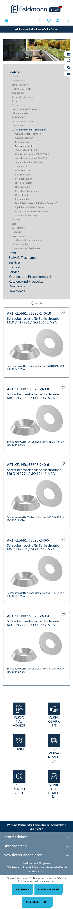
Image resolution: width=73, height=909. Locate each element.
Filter (39, 303)
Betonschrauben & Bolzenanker (31, 211)
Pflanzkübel (18, 125)
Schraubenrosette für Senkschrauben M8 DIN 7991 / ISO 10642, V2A (34, 396)
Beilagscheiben (23, 186)
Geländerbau (18, 80)
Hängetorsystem (20, 113)
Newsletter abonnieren (22, 854)
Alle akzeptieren (37, 902)
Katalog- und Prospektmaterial (30, 276)
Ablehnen (22, 889)
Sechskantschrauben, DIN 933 (31, 158)
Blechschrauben (23, 170)
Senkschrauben (23, 141)
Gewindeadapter (24, 137)
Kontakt (14, 267)
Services (14, 262)
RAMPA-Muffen (23, 182)
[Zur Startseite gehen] (36, 9)
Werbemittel (18, 227)
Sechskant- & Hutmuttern (28, 190)
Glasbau (16, 76)
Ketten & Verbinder (22, 88)
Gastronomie (19, 235)
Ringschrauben (23, 195)
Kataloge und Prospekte (25, 281)
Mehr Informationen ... (44, 881)
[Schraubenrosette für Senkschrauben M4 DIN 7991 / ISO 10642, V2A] (36, 647)
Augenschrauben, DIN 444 (29, 162)
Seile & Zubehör (20, 84)
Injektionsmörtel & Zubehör (30, 207)
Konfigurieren (48, 889)
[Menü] (6, 20)
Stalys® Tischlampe (22, 257)
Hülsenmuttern (23, 199)
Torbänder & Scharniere (24, 96)
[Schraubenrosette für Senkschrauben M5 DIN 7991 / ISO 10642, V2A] (36, 571)
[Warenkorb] (67, 20)
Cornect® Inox (20, 105)
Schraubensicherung (26, 215)
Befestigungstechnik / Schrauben (29, 129)
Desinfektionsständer (23, 121)
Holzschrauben (23, 174)
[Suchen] (40, 20)
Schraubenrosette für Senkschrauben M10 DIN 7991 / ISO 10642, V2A (34, 320)
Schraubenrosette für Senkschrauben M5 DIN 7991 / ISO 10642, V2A (34, 547)
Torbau (15, 100)
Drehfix (16, 219)
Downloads (16, 286)
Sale (14, 223)
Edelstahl (15, 72)
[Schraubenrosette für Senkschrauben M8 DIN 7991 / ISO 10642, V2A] (36, 420)
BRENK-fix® (18, 117)
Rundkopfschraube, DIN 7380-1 (32, 154)
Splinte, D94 (21, 166)
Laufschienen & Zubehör (25, 109)
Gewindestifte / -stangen (28, 133)
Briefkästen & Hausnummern (27, 239)
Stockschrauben (23, 178)
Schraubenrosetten (25, 145)
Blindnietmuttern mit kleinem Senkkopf (36, 203)
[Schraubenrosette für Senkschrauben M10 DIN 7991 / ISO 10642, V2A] (36, 344)
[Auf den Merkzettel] (63, 312)
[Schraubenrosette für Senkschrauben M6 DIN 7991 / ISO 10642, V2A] (36, 496)
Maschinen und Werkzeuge (26, 248)
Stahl (12, 253)
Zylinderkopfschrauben (27, 150)
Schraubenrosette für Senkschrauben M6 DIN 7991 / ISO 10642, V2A (34, 471)
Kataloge (16, 231)
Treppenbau (18, 92)
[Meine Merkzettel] (49, 20)
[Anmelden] (57, 20)
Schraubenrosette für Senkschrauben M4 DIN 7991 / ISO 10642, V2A (34, 623)
